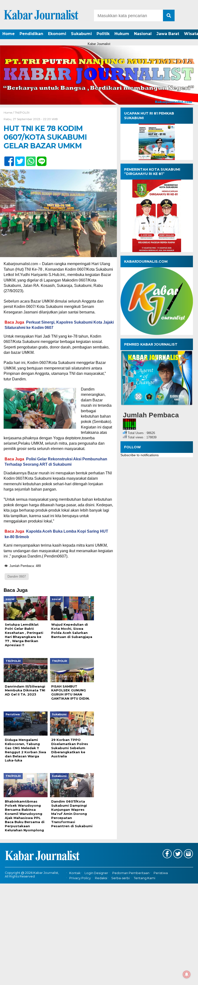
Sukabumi (81, 33)
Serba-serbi (120, 878)
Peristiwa (161, 873)
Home (8, 33)
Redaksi (101, 878)
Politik (103, 33)
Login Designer (96, 873)
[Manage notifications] (187, 974)
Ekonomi (57, 33)
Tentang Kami (144, 878)
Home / (9, 112)
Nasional (143, 33)
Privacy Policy (80, 878)
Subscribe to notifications (139, 455)
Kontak (74, 873)
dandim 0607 (16, 576)
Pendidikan (31, 33)
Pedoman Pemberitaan (130, 873)
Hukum (121, 33)
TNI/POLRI (21, 112)
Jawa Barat (167, 33)
